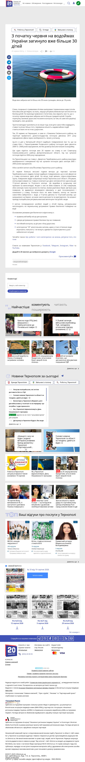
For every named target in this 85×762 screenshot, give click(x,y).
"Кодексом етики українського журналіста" (45, 683)
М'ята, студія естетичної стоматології (41, 542)
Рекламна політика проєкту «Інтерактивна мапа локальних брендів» (42, 677)
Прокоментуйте (67, 256)
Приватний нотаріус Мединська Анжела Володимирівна (64, 543)
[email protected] (12, 757)
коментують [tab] (41, 304)
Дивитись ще (73, 368)
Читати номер (37, 575)
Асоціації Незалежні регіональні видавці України (37, 688)
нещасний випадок (20, 262)
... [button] (65, 3)
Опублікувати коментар (17, 291)
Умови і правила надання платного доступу (42, 674)
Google (53, 252)
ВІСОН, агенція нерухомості (13, 542)
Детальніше (22, 650)
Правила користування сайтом (43, 671)
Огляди (46, 30)
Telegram (55, 245)
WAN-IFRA (8, 691)
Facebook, (47, 245)
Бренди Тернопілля (19, 382)
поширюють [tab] (41, 309)
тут (56, 685)
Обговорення (36, 3)
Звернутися (39, 650)
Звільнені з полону (65, 30)
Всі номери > (74, 632)
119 (52, 51)
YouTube (15, 248)
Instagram (64, 245)
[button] (62, 376)
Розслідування (47, 3)
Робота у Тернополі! (25, 30)
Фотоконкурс (58, 3)
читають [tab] (60, 304)
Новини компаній (11, 662)
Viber (71, 245)
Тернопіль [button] (16, 5)
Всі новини (27, 3)
